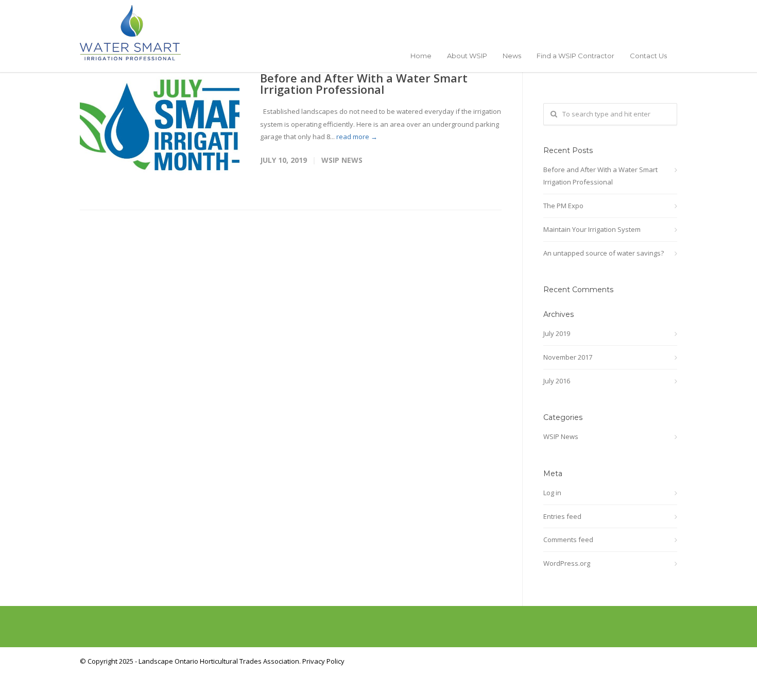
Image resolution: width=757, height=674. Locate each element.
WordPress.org (566, 563)
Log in (552, 492)
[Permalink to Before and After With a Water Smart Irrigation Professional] (159, 125)
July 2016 (556, 380)
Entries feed (562, 516)
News (512, 56)
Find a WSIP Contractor (575, 56)
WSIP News (342, 160)
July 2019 (556, 333)
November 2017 (567, 357)
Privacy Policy (323, 661)
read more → (356, 136)
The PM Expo (563, 205)
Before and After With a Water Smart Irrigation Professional (364, 83)
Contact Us (648, 56)
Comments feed (568, 539)
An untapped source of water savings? (603, 253)
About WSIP (467, 56)
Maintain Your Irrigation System (592, 229)
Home (421, 56)
